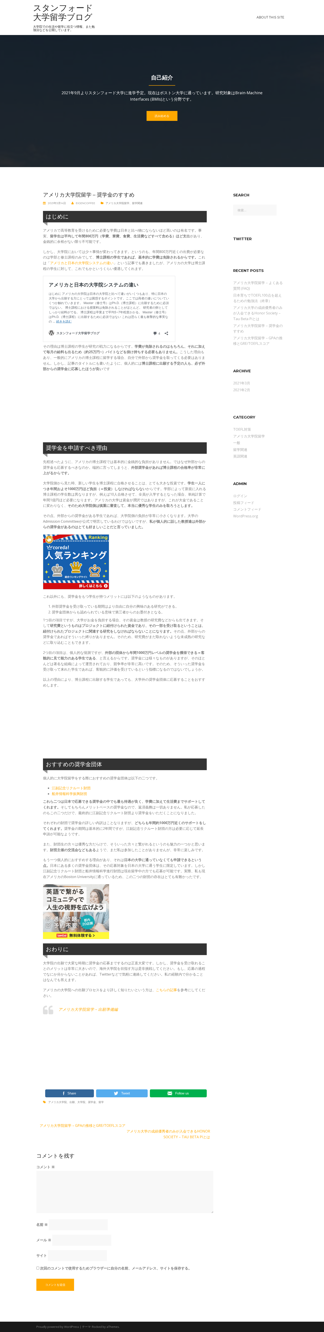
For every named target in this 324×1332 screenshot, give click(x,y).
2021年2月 (241, 389)
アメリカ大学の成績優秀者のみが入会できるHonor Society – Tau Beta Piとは (258, 313)
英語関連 (240, 456)
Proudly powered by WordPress (57, 1327)
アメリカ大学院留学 (117, 203)
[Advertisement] (125, 407)
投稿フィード (243, 502)
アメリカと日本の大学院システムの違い (82, 262)
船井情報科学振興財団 (69, 793)
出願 (72, 1102)
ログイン (240, 495)
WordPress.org (245, 516)
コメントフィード (247, 509)
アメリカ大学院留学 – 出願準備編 (88, 1009)
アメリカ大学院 (57, 1102)
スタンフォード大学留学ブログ (63, 12)
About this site (270, 17)
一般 (236, 442)
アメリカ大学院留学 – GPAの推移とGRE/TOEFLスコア (82, 1125)
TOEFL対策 (242, 429)
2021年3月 (241, 383)
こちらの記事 (166, 989)
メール (43, 1240)
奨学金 (92, 1102)
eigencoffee (85, 203)
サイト (41, 1255)
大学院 (81, 1102)
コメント (45, 1166)
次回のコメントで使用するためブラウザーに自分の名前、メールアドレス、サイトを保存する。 (116, 1268)
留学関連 (137, 203)
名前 (42, 1224)
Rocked (97, 1327)
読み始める (162, 116)
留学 (101, 1102)
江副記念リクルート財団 (71, 788)
